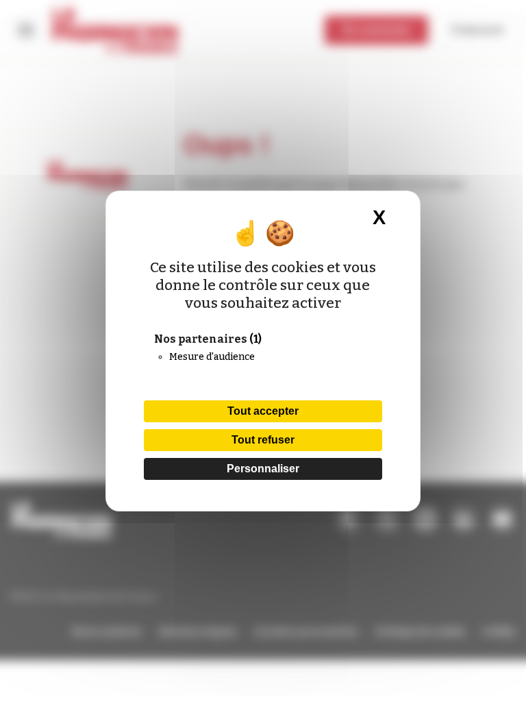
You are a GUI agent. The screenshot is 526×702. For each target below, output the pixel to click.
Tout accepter (263, 411)
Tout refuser (263, 440)
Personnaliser (263, 468)
